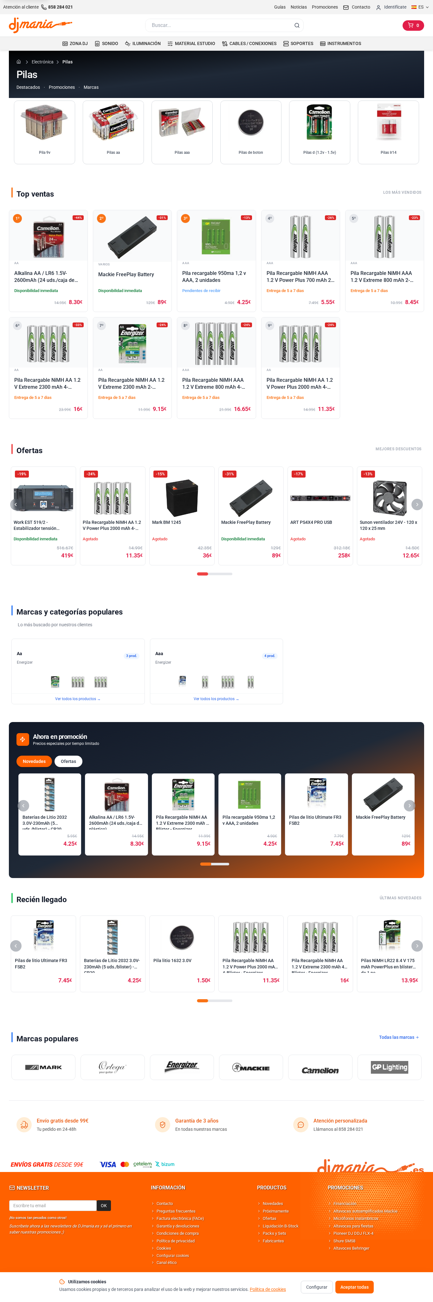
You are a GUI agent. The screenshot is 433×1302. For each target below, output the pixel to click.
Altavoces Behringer (351, 1248)
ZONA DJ (79, 43)
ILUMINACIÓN (146, 43)
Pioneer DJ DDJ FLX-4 (353, 1233)
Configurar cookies (173, 1255)
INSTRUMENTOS (344, 43)
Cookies (164, 1248)
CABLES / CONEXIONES (252, 43)
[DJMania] (40, 25)
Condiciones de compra (178, 1233)
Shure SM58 (344, 1241)
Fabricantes (273, 1241)
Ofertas (68, 761)
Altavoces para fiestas (353, 1226)
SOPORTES (302, 43)
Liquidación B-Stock (281, 1226)
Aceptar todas (354, 1287)
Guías (280, 7)
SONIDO (110, 43)
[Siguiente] (417, 504)
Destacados (28, 87)
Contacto (165, 1203)
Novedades (34, 761)
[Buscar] (297, 25)
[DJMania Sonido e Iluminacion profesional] (370, 1164)
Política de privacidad (176, 1241)
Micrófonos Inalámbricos (355, 1218)
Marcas (91, 87)
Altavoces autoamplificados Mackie (365, 1211)
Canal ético (167, 1262)
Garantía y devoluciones (178, 1226)
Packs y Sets (274, 1233)
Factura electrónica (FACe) (180, 1218)
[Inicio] (19, 61)
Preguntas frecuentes (176, 1211)
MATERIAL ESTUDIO (195, 43)
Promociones (325, 7)
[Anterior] (16, 504)
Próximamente (276, 1211)
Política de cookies (268, 1289)
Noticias (299, 7)
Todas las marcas (397, 1037)
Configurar (316, 1287)
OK (104, 1205)
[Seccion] (202, 574)
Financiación (344, 1203)
